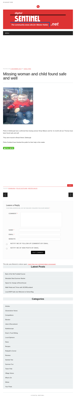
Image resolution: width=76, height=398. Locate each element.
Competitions (9, 315)
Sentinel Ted (9, 360)
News (70, 185)
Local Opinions (10, 337)
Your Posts (8, 386)
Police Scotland (21, 188)
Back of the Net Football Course (15, 274)
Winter (7, 382)
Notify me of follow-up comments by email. (29, 243)
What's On (8, 377)
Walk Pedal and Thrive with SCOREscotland (19, 287)
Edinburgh (11, 188)
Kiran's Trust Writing (11, 333)
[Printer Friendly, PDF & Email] (8, 148)
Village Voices (9, 373)
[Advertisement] (38, 50)
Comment (13, 213)
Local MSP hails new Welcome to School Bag (19, 292)
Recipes (7, 346)
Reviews (7, 355)
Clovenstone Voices (11, 310)
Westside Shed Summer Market (15, 278)
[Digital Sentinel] (38, 27)
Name (11, 230)
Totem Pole (8, 369)
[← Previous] (5, 195)
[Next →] (70, 195)
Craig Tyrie (27, 68)
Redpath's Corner (10, 351)
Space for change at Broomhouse (15, 283)
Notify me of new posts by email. (24, 248)
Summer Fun (9, 364)
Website (12, 239)
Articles (7, 306)
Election (7, 319)
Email (11, 234)
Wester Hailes (32, 188)
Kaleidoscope (9, 328)
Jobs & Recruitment (11, 324)
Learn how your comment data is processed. (42, 264)
